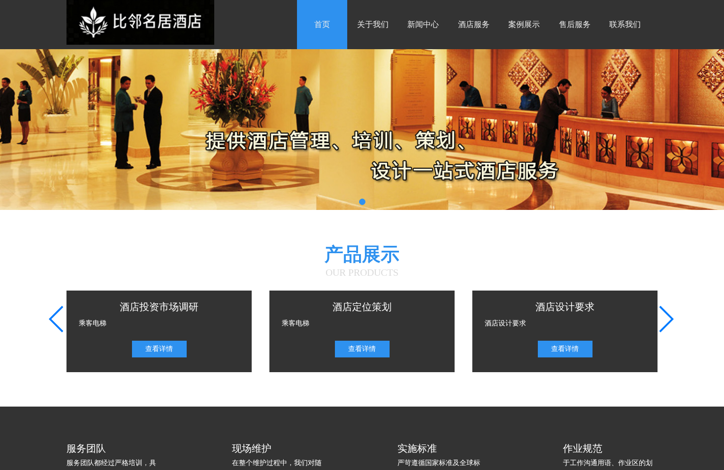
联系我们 (625, 24)
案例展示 (524, 24)
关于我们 (373, 24)
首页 (322, 24)
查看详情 (159, 348)
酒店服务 (474, 24)
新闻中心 (423, 24)
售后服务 (575, 24)
